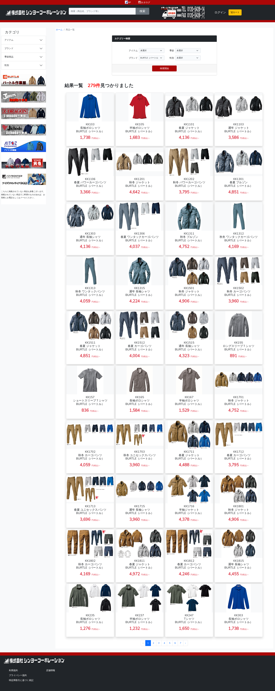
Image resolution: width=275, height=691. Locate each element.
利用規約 (13, 670)
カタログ (145, 2)
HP (129, 2)
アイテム (8, 39)
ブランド (8, 48)
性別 (6, 65)
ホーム (59, 29)
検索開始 (164, 68)
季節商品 (8, 56)
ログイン (220, 12)
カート (236, 12)
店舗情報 (50, 670)
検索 (142, 11)
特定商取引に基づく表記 (21, 680)
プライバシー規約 (18, 675)
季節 (171, 50)
